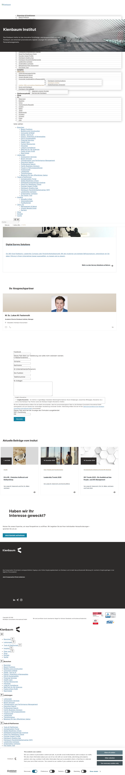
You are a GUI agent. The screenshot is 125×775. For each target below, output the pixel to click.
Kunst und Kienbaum (25, 87)
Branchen (20, 127)
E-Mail (21, 357)
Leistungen (21, 155)
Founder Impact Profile (26, 56)
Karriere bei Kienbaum (39, 93)
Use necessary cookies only (110, 763)
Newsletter (27, 562)
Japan (21, 110)
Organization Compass (26, 63)
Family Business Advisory (30, 166)
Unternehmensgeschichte (27, 73)
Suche (19, 216)
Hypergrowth (25, 170)
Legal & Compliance (28, 148)
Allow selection (110, 758)
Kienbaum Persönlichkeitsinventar (30, 60)
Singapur (22, 114)
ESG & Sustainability (28, 138)
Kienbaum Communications (57, 81)
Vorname (17, 361)
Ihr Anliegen (18, 381)
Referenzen (9, 562)
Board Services (26, 159)
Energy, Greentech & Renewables (33, 136)
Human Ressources (28, 144)
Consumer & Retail (27, 133)
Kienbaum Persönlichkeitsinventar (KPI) (35, 190)
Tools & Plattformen (24, 177)
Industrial (24, 146)
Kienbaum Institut (53, 83)
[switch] (52, 771)
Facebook (17, 352)
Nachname (18, 365)
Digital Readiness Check (30, 181)
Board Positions (24, 17)
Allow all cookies (109, 752)
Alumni (26, 556)
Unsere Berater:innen (26, 77)
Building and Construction (27, 19)
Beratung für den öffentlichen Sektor (34, 175)
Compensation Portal (28, 179)
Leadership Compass (25, 62)
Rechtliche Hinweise (22, 590)
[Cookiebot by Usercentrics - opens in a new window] (12, 771)
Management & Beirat (26, 75)
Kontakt (20, 214)
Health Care (25, 142)
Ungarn (21, 107)
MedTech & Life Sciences (30, 149)
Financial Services (27, 140)
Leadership (25, 171)
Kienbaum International (26, 89)
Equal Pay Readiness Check (28, 54)
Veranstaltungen (27, 201)
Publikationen (26, 203)
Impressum (6, 593)
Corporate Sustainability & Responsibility (32, 79)
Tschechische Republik (26, 105)
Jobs (7, 564)
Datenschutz (20, 593)
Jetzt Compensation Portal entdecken (14, 577)
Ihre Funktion (18, 373)
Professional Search (28, 164)
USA (20, 120)
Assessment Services (29, 157)
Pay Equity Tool (24, 67)
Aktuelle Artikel (26, 199)
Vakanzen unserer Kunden (40, 91)
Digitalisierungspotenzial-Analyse (30, 52)
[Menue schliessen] (2, 634)
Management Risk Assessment (29, 65)
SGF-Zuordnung (20, 412)
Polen (20, 118)
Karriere (24, 210)
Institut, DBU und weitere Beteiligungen (31, 85)
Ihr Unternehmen (25, 369)
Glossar (26, 559)
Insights (20, 197)
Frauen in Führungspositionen (32, 168)
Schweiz (21, 116)
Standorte (9, 556)
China (20, 103)
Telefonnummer (19, 377)
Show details (94, 771)
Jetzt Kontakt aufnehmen (15, 535)
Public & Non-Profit (28, 151)
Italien (21, 108)
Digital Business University (56, 85)
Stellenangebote (23, 93)
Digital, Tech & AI (27, 135)
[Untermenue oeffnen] (12, 638)
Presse (8, 559)
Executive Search (27, 162)
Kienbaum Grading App (26, 58)
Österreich (22, 99)
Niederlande (23, 112)
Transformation (26, 173)
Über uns (20, 205)
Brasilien (21, 101)
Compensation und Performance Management (38, 160)
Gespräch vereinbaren (12, 585)
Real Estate (25, 153)
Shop (19, 212)
